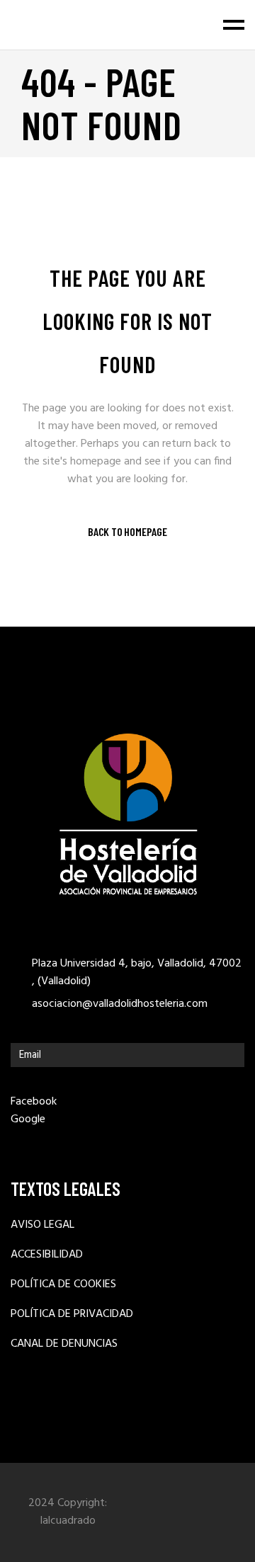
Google (28, 1119)
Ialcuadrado (68, 1521)
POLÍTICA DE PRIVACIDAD (72, 1314)
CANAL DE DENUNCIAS (64, 1344)
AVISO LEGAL (42, 1225)
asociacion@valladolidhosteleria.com (120, 1004)
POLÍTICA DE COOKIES (63, 1285)
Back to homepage (127, 531)
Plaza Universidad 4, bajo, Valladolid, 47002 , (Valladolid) (137, 973)
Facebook (34, 1102)
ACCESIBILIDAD (47, 1255)
